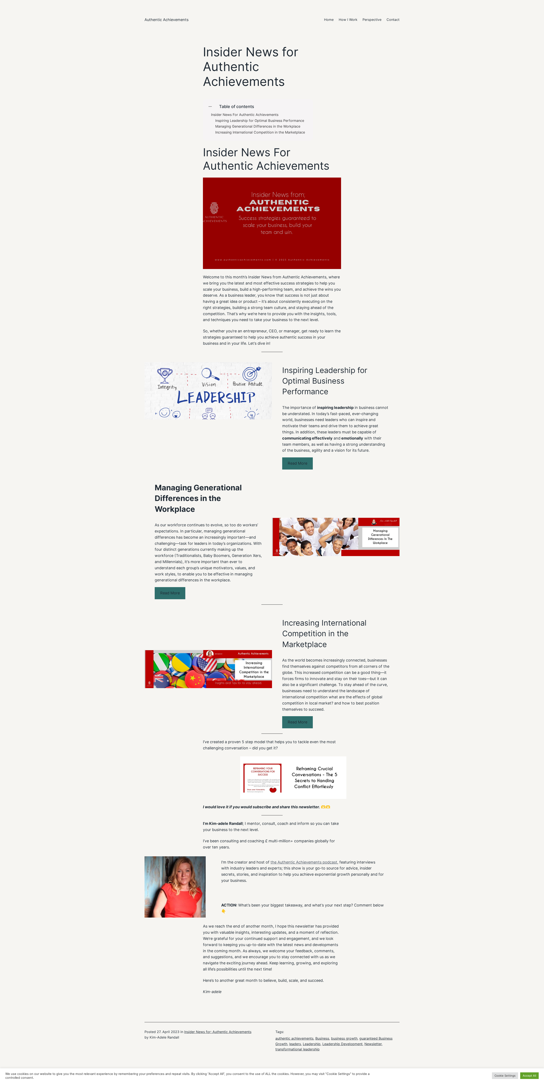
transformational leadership (297, 1049)
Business (322, 1038)
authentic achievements (294, 1038)
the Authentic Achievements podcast (304, 862)
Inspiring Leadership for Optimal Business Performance (259, 121)
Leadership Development (342, 1044)
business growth (344, 1038)
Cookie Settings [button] (505, 1075)
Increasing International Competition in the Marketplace (260, 132)
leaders (295, 1044)
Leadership (311, 1044)
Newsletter (373, 1044)
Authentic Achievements (166, 19)
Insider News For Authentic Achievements (244, 115)
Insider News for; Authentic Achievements (217, 1032)
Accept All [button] (529, 1075)
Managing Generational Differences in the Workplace (257, 126)
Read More (297, 463)
